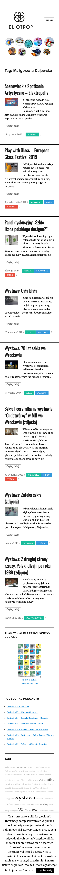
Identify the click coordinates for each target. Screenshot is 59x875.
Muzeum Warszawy (29, 780)
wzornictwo (33, 804)
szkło (43, 804)
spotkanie (20, 767)
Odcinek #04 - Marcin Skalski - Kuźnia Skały (27, 729)
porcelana (16, 780)
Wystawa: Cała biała (21, 290)
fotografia (9, 799)
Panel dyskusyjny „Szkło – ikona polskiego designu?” (26, 225)
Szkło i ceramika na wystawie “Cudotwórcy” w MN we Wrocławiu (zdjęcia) (28, 415)
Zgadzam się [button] (45, 870)
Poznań (50, 811)
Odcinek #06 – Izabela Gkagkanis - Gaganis (27, 718)
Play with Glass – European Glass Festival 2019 (27, 153)
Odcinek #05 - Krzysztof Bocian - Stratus (25, 724)
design (31, 767)
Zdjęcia (11, 479)
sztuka (48, 775)
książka (14, 811)
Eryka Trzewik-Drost (39, 788)
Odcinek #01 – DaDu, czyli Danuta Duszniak (27, 744)
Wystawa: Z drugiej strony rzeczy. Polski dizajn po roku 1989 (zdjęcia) (28, 566)
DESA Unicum (38, 775)
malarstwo (9, 767)
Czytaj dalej (13, 126)
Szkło (49, 202)
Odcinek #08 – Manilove (18, 706)
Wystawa (32, 134)
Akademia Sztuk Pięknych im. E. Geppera (23, 792)
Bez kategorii (34, 618)
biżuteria (43, 811)
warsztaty (29, 771)
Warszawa (28, 810)
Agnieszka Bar (40, 771)
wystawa (24, 798)
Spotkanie (42, 271)
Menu (49, 20)
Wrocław (27, 774)
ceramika (46, 780)
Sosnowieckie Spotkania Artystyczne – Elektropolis (26, 89)
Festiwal (36, 202)
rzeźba (39, 799)
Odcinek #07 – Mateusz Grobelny (22, 712)
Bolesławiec (47, 799)
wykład (16, 784)
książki (8, 788)
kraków (8, 780)
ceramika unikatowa (13, 775)
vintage (14, 788)
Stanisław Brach (46, 784)
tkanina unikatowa (18, 805)
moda (43, 792)
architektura (23, 788)
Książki (28, 271)
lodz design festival (29, 784)
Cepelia (50, 792)
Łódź (7, 804)
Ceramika (33, 475)
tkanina (8, 784)
